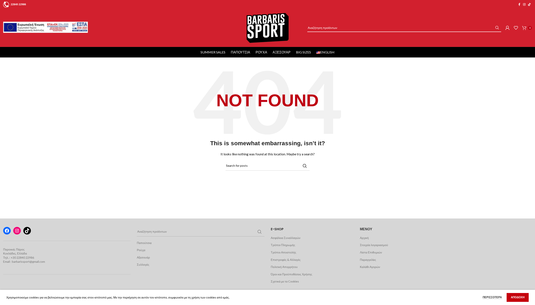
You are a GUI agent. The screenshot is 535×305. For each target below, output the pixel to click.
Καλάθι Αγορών (370, 267)
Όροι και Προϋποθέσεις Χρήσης (291, 274)
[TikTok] (27, 230)
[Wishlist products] (516, 28)
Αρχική (364, 238)
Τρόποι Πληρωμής (283, 245)
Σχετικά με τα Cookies (285, 281)
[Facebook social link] (519, 4)
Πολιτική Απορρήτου (284, 267)
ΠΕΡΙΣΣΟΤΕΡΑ (492, 297)
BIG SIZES (303, 52)
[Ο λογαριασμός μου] (507, 28)
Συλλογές (143, 264)
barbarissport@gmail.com (28, 261)
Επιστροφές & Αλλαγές (286, 259)
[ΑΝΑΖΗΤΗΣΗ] (497, 28)
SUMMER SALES (213, 52)
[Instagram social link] (524, 4)
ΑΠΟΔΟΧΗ (517, 297)
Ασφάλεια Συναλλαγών (285, 238)
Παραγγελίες (368, 259)
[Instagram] (17, 230)
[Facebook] (7, 230)
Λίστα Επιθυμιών (371, 252)
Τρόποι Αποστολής (283, 252)
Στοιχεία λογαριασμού (374, 245)
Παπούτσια (240, 52)
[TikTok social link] (529, 4)
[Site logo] (267, 27)
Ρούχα (261, 52)
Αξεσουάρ (282, 52)
